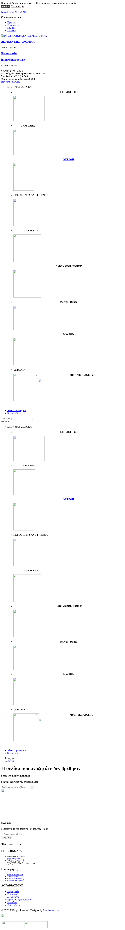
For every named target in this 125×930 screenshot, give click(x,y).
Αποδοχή (5, 6)
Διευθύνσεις (13, 897)
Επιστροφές (13, 894)
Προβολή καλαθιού (10, 81)
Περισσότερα (17, 6)
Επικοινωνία (13, 25)
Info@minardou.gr (14, 858)
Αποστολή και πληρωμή (15, 880)
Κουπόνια (12, 902)
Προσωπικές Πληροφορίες (20, 899)
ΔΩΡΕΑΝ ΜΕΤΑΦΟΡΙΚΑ (18, 41)
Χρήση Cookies (12, 876)
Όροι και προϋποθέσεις (15, 874)
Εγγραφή (6, 837)
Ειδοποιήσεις (13, 905)
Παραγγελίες (13, 891)
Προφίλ (11, 22)
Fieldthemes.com (51, 910)
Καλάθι (10, 27)
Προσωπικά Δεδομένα (15, 878)
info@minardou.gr (13, 59)
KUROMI (68, 159)
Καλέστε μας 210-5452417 (14, 12)
